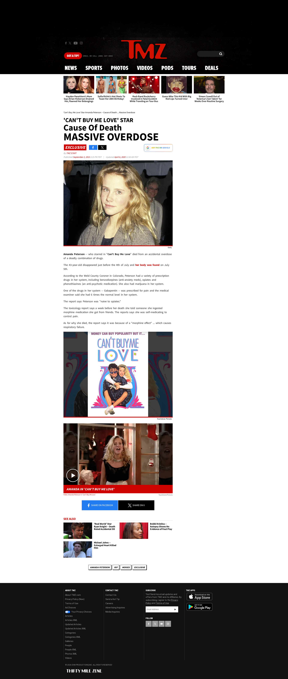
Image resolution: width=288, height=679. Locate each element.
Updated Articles (73, 624)
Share (102, 505)
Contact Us (110, 595)
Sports (94, 68)
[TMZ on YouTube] (162, 624)
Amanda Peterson (100, 567)
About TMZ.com (73, 595)
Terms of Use (71, 603)
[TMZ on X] (70, 43)
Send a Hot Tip (112, 599)
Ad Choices (70, 607)
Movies (126, 567)
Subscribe (175, 609)
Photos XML (71, 654)
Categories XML (72, 637)
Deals (211, 68)
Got (73, 56)
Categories (70, 633)
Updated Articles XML (75, 628)
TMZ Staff (71, 153)
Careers (109, 603)
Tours (189, 68)
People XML (70, 649)
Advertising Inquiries (115, 607)
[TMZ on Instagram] (81, 43)
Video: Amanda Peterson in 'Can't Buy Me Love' (79, 495)
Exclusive (139, 567)
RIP (116, 567)
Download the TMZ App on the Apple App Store (199, 596)
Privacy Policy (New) (74, 599)
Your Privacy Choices (81, 612)
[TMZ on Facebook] (65, 43)
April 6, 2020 (120, 157)
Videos (145, 68)
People (68, 645)
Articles (69, 616)
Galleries (69, 641)
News (71, 68)
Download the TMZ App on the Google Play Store (199, 607)
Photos (119, 68)
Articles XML (71, 620)
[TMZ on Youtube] (75, 43)
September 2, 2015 (81, 157)
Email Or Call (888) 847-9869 (98, 56)
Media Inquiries (112, 612)
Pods (167, 68)
